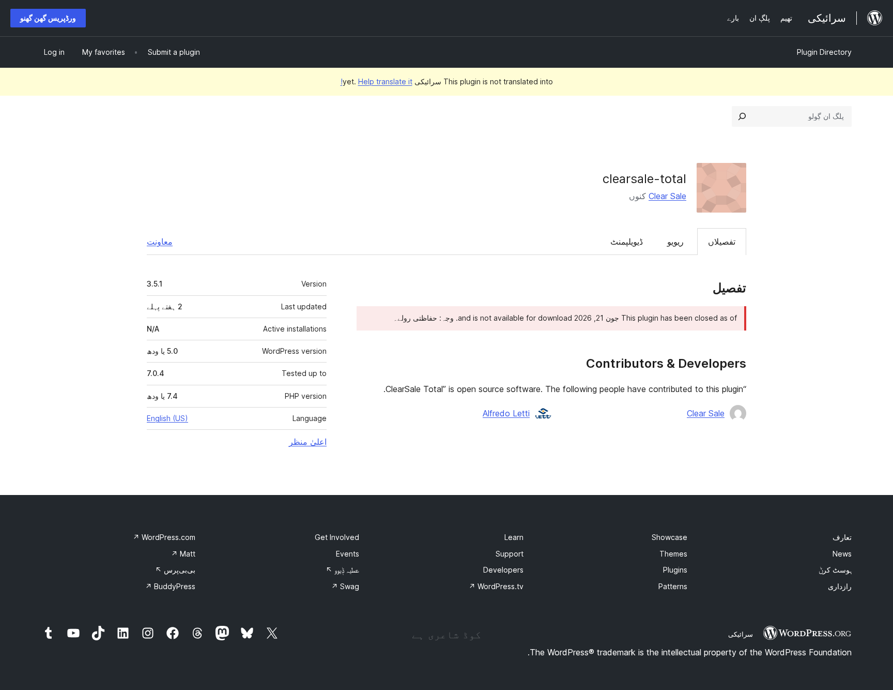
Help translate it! (376, 81)
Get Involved (337, 537)
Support (510, 553)
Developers (503, 569)
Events (347, 553)
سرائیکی (740, 634)
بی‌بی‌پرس (175, 569)
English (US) (167, 418)
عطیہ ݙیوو (342, 569)
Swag (345, 586)
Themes (673, 553)
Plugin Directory (824, 52)
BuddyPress (170, 586)
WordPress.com (164, 537)
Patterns (672, 586)
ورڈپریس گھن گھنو (48, 17)
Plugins (675, 569)
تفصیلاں (721, 241)
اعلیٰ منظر (308, 442)
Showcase (669, 537)
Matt (183, 553)
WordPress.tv (496, 586)
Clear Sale (667, 196)
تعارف (842, 537)
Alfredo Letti (506, 413)
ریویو (675, 241)
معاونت (160, 241)
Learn (514, 537)
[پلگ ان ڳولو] (742, 116)
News (842, 553)
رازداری (840, 586)
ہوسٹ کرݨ (835, 569)
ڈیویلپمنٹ (626, 241)
